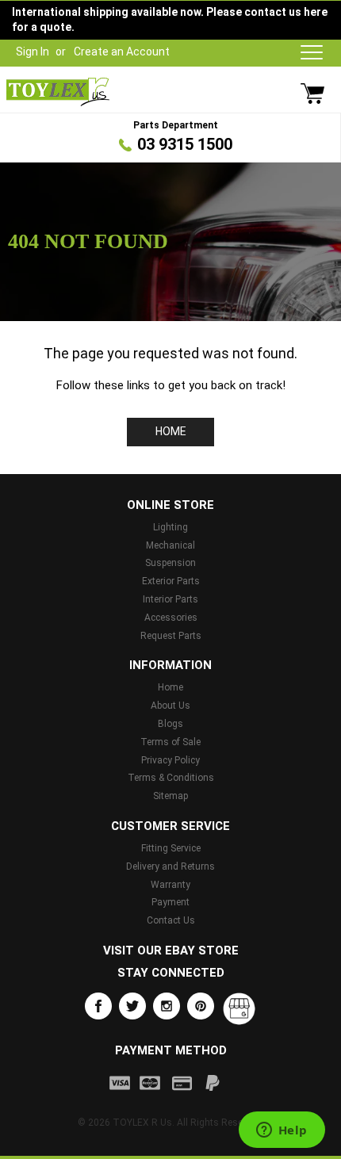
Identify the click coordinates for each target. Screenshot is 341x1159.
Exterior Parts (171, 581)
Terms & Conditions (171, 777)
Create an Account (122, 51)
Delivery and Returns (170, 866)
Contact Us (171, 920)
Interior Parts (170, 599)
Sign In (32, 51)
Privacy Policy (170, 760)
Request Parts (170, 635)
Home (170, 431)
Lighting (170, 527)
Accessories (170, 617)
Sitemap (170, 795)
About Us (170, 705)
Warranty (170, 884)
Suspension (170, 562)
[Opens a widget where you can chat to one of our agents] (281, 1131)
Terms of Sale (170, 742)
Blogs (170, 723)
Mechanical (170, 545)
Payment (170, 902)
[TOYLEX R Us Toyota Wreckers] (57, 92)
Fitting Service (171, 848)
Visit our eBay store (171, 950)
